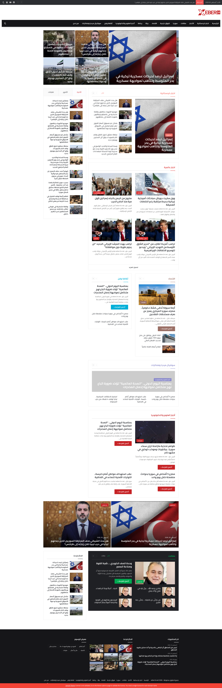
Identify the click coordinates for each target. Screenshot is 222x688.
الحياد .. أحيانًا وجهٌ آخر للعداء (106, 588)
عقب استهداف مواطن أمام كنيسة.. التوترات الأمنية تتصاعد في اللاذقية (111, 323)
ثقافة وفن (108, 23)
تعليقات (51, 92)
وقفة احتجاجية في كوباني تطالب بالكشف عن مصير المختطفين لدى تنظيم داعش (58, 210)
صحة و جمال (52, 646)
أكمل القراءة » (166, 328)
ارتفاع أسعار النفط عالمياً (151, 346)
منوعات (65, 650)
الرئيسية (215, 23)
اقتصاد (154, 23)
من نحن (76, 23)
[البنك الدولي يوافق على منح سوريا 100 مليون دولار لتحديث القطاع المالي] (168, 338)
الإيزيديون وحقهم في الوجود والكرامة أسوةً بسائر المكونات (105, 601)
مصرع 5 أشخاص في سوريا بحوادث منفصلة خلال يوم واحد (110, 315)
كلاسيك (83, 650)
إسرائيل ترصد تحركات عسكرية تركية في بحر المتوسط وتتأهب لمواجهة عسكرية (58, 104)
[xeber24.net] (209, 12)
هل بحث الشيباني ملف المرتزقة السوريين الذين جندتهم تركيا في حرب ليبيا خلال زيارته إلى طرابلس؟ (172, 49)
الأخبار (191, 23)
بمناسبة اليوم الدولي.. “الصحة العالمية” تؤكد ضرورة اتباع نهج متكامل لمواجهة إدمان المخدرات (111, 289)
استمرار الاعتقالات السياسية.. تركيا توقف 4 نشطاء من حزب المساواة (106, 399)
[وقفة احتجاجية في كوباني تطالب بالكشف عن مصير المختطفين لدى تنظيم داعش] (76, 209)
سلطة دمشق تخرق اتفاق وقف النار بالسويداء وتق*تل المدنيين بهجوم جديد (139, 76)
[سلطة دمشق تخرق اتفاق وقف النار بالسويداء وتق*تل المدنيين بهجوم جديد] (125, 137)
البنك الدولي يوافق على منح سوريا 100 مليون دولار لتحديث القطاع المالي (150, 337)
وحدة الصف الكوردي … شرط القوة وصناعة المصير (114, 565)
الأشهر (65, 92)
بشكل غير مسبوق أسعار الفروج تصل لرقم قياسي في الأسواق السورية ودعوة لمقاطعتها (173, 76)
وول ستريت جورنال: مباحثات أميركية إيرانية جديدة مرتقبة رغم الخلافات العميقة (156, 201)
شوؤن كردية (165, 23)
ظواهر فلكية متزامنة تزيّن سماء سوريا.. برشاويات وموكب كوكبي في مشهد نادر (156, 449)
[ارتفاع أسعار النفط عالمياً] (168, 349)
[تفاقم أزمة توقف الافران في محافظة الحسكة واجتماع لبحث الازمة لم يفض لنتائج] (76, 199)
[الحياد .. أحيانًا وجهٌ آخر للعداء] (125, 591)
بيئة (146, 23)
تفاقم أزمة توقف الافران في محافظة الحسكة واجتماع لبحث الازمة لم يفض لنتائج (57, 199)
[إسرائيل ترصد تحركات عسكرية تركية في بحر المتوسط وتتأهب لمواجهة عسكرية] (155, 126)
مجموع (172, 505)
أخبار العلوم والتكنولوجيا (125, 23)
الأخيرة (79, 92)
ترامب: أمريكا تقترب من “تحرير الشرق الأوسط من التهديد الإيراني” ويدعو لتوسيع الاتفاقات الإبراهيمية (156, 247)
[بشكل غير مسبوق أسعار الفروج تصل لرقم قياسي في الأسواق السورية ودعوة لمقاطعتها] (125, 126)
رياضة (140, 23)
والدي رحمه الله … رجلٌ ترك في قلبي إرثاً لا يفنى (148, 590)
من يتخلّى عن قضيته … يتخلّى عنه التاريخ (147, 601)
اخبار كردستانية (203, 23)
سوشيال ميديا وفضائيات (91, 23)
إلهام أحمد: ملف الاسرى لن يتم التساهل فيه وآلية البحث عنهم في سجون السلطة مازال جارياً (57, 175)
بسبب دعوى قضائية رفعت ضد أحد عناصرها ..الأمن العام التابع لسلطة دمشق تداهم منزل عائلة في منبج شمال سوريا (58, 187)
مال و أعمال (74, 650)
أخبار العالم (82, 646)
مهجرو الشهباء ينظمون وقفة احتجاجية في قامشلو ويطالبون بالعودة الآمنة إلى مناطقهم (166, 2)
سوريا (175, 23)
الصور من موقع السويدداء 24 (68, 646)
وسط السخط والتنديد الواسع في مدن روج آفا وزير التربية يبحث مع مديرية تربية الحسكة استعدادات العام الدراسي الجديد (89, 76)
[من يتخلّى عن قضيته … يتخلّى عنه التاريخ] (168, 603)
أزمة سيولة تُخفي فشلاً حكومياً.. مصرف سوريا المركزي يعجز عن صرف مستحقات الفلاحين (158, 311)
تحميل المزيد (133, 267)
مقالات (183, 23)
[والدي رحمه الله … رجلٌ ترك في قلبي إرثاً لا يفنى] (168, 591)
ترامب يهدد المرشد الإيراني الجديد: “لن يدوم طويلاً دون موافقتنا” (112, 245)
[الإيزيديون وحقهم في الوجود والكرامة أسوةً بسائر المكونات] (125, 603)
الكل (102, 93)
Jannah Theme (70, 685)
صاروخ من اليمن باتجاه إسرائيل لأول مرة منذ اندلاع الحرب (113, 200)
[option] (111, 524)
